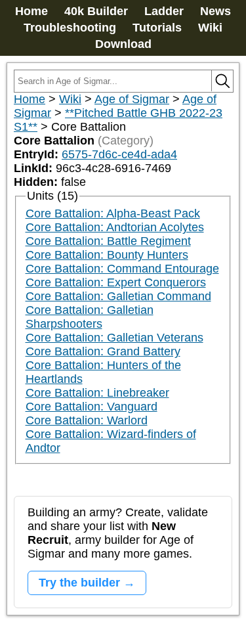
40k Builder (96, 11)
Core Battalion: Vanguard (91, 406)
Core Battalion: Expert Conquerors (116, 282)
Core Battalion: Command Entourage (122, 268)
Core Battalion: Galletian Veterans (114, 337)
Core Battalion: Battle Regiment (108, 241)
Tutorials (157, 27)
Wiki (210, 27)
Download (123, 44)
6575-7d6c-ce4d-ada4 (119, 154)
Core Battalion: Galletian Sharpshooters (90, 316)
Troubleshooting (70, 27)
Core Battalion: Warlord (87, 420)
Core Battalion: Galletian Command (118, 296)
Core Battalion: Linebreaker (97, 392)
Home (31, 11)
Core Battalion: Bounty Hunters (107, 254)
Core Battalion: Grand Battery (103, 351)
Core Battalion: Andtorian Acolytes (115, 227)
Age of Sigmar (131, 99)
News (215, 11)
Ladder (164, 11)
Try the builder (79, 582)
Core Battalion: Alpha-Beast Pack (113, 213)
